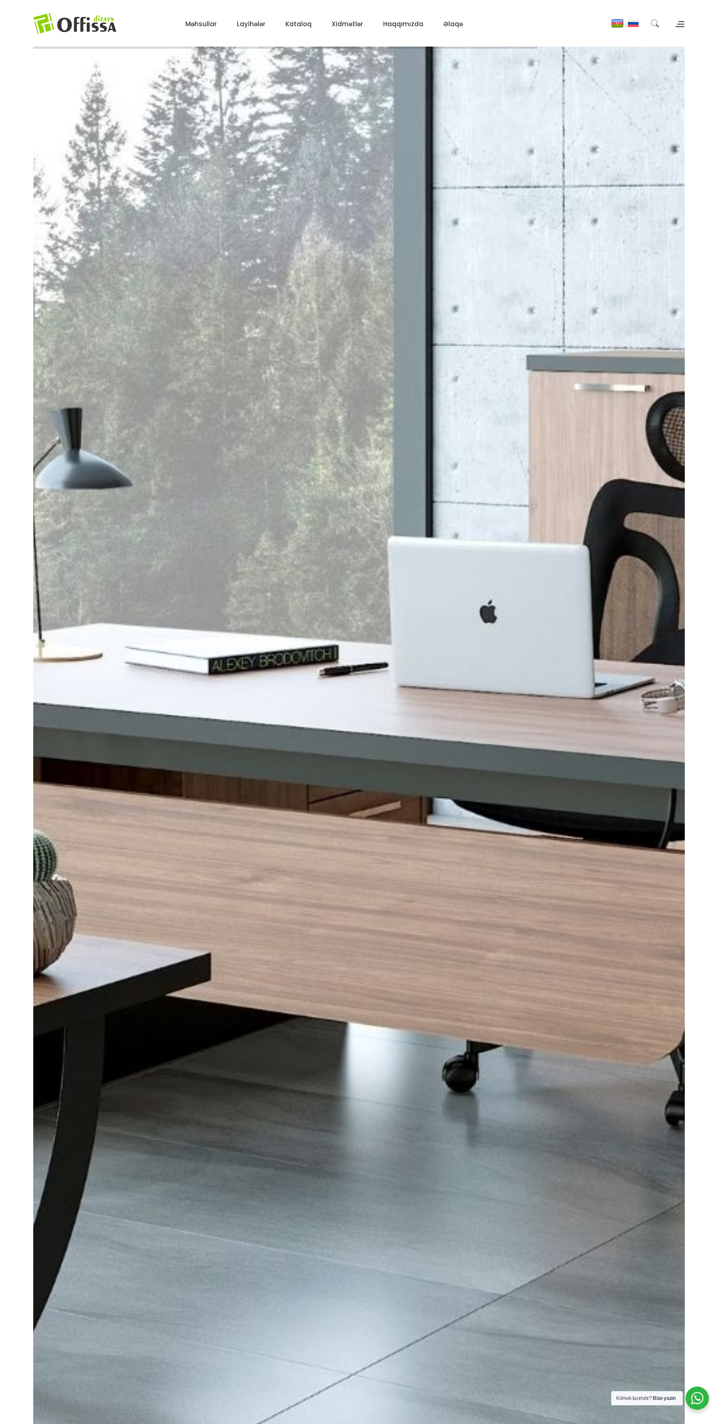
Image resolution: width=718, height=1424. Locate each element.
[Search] (655, 23)
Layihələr (251, 24)
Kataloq (298, 24)
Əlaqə (453, 24)
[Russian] (633, 23)
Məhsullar (201, 24)
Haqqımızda (403, 24)
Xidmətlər (347, 24)
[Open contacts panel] (679, 23)
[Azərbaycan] (617, 23)
